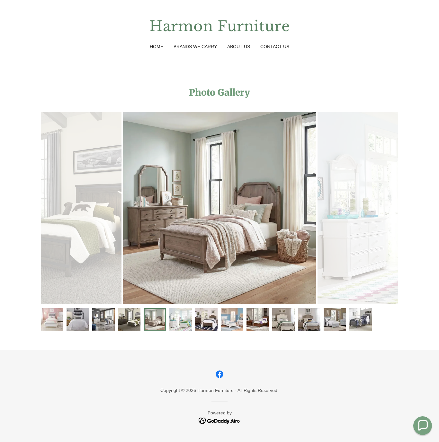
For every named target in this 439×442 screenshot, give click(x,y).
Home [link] (156, 46)
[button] (422, 425)
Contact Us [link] (274, 46)
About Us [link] (238, 46)
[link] (219, 29)
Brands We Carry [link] (195, 46)
